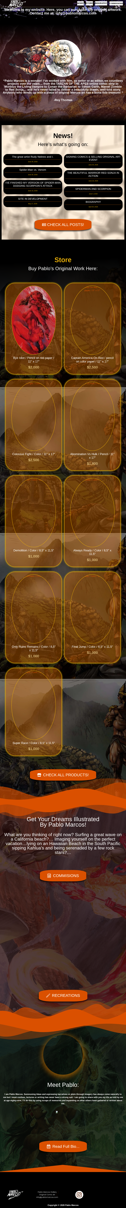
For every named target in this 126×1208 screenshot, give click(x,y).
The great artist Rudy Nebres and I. (32, 156)
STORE (89, 3)
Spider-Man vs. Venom (32, 169)
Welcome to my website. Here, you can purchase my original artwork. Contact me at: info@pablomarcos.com (63, 11)
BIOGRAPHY (101, 3)
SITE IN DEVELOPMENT (32, 198)
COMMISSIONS (116, 3)
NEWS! (80, 3)
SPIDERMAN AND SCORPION (93, 188)
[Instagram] (79, 1195)
